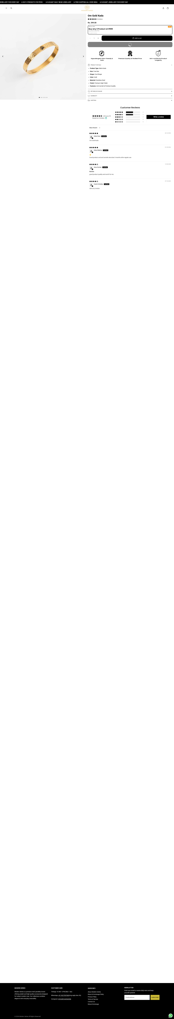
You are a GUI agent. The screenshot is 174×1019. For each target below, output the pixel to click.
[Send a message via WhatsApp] (170, 1015)
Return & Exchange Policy (96, 994)
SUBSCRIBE (155, 997)
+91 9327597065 (63, 995)
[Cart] (168, 8)
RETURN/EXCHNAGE (96, 91)
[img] (93, 133)
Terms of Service (93, 999)
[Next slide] (84, 56)
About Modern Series (94, 992)
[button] (92, 19)
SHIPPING (93, 100)
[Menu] (6, 8)
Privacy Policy (92, 996)
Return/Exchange (93, 1004)
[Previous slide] (2, 56)
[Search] (11, 8)
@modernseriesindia (64, 999)
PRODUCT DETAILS (96, 65)
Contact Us (91, 1001)
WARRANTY (94, 96)
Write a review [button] (158, 117)
